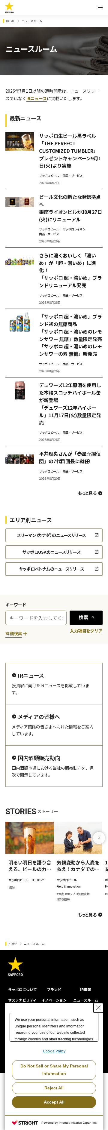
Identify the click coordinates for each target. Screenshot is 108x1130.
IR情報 (85, 989)
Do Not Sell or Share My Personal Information (54, 1070)
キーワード (15, 605)
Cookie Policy (54, 1051)
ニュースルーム (85, 999)
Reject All (54, 1087)
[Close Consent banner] (98, 1008)
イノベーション (54, 999)
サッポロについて (22, 989)
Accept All (54, 1102)
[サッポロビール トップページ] (9, 7)
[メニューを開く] (100, 8)
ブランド (54, 989)
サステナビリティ (22, 999)
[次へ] (99, 838)
